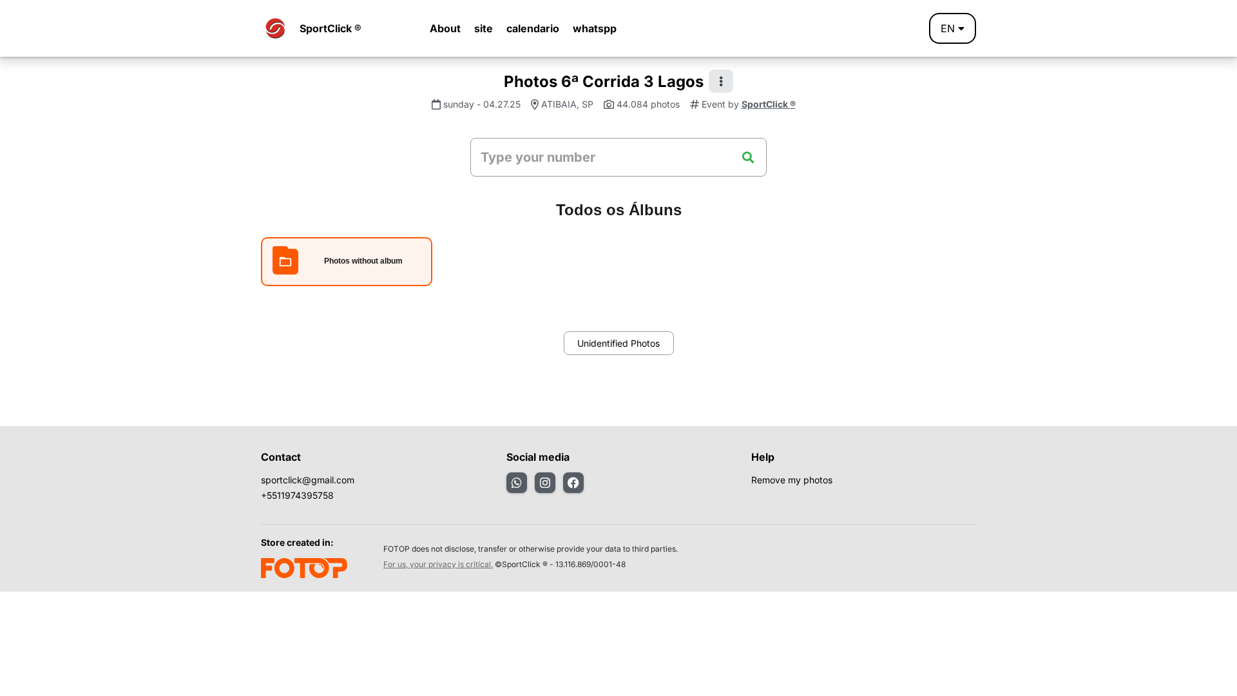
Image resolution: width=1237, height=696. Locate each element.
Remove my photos (791, 479)
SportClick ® (330, 28)
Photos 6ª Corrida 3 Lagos (604, 81)
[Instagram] (545, 482)
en (948, 28)
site (483, 28)
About (445, 28)
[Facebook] (573, 482)
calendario (532, 28)
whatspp (595, 28)
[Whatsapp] (516, 482)
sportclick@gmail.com (307, 479)
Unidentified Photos (618, 343)
